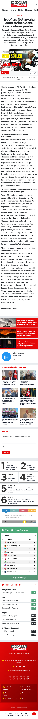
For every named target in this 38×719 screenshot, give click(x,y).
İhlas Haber (7, 77)
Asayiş (13, 10)
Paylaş (6, 73)
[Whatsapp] (24, 677)
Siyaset (19, 16)
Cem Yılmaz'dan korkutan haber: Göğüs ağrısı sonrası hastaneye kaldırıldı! (32, 467)
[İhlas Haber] (6, 356)
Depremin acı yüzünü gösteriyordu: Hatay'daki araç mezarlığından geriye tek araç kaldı (32, 479)
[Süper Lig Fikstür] (35, 585)
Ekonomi (28, 10)
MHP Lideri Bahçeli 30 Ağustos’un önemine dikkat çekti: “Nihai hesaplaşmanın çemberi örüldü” (28, 402)
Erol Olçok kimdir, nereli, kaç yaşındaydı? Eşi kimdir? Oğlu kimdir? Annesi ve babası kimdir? (19, 715)
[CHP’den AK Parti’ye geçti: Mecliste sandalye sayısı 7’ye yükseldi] (10, 392)
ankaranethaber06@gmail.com (20, 670)
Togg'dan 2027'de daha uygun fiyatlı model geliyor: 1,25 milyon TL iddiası (11, 467)
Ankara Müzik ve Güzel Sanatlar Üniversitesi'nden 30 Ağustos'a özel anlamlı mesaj (21, 501)
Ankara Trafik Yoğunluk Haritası (25, 688)
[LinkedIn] (20, 677)
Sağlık (29, 463)
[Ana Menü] (2, 4)
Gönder (6, 452)
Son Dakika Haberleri (11, 699)
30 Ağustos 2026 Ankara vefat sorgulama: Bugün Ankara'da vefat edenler (20, 490)
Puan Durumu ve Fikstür (9, 694)
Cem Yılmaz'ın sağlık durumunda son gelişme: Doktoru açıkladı (12, 479)
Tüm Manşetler (27, 693)
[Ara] (36, 4)
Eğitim (20, 10)
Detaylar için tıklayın (19, 578)
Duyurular (11, 485)
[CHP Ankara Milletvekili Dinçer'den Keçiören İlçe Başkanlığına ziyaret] (10, 413)
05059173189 (20, 666)
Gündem (4, 10)
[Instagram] (17, 677)
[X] (13, 677)
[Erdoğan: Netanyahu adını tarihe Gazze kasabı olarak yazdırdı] (19, 60)
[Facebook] (10, 677)
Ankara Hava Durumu (8, 688)
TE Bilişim (24, 707)
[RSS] (27, 677)
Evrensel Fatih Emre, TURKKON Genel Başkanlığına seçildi (9, 382)
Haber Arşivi (26, 699)
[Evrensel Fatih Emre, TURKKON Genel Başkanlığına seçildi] (10, 375)
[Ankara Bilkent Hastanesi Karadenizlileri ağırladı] (28, 375)
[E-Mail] (14, 359)
